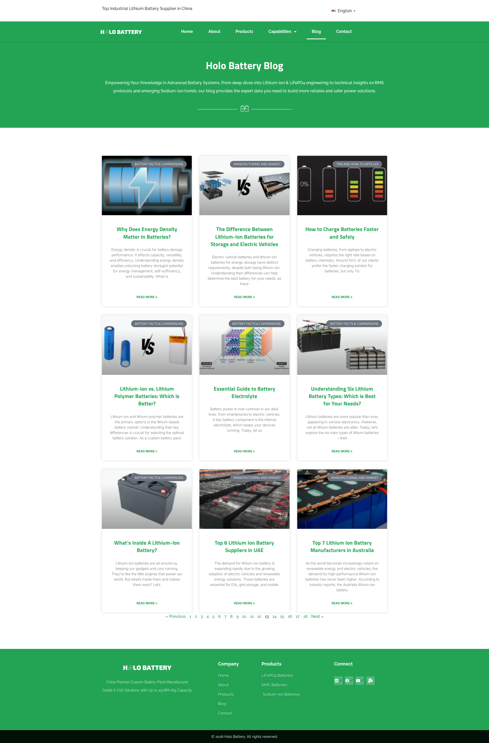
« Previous (176, 616)
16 (290, 616)
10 (244, 616)
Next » (317, 616)
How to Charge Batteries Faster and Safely (342, 232)
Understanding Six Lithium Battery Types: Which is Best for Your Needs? (342, 396)
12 (259, 616)
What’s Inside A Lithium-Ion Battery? (147, 546)
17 (298, 616)
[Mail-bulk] (370, 680)
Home (187, 31)
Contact (344, 31)
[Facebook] (349, 680)
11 (252, 616)
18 (305, 616)
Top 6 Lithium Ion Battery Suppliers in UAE (244, 546)
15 (282, 616)
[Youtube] (360, 680)
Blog (316, 31)
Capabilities (279, 31)
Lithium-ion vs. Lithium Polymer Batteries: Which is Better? (146, 396)
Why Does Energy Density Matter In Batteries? (147, 232)
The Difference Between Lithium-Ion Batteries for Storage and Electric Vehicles (244, 236)
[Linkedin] (338, 680)
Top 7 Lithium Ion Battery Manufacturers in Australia (342, 546)
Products (244, 31)
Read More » (147, 297)
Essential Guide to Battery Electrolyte (244, 392)
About (214, 31)
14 (275, 616)
